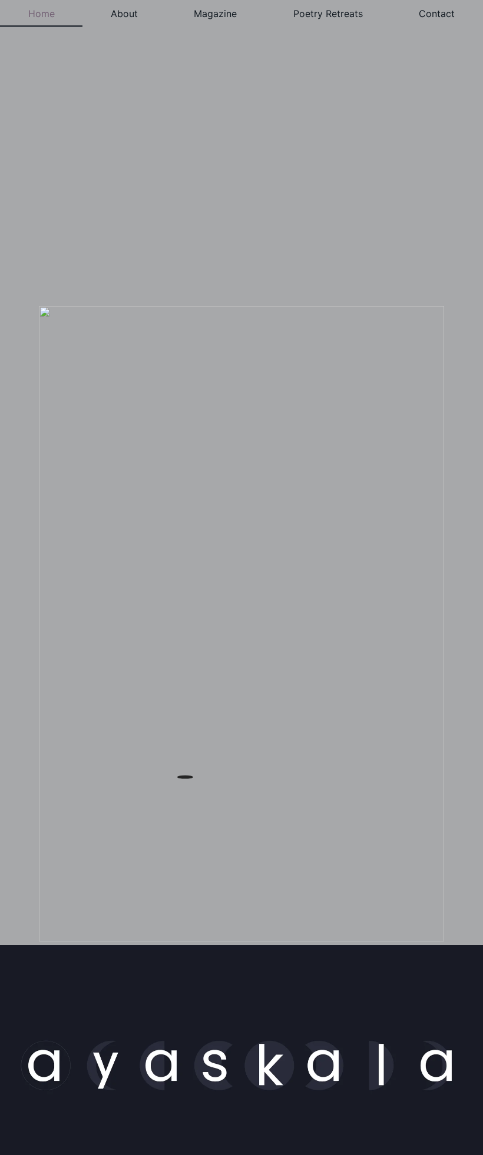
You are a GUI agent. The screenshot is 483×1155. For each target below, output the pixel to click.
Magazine (215, 13)
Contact (437, 13)
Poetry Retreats (328, 13)
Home (41, 13)
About (124, 13)
